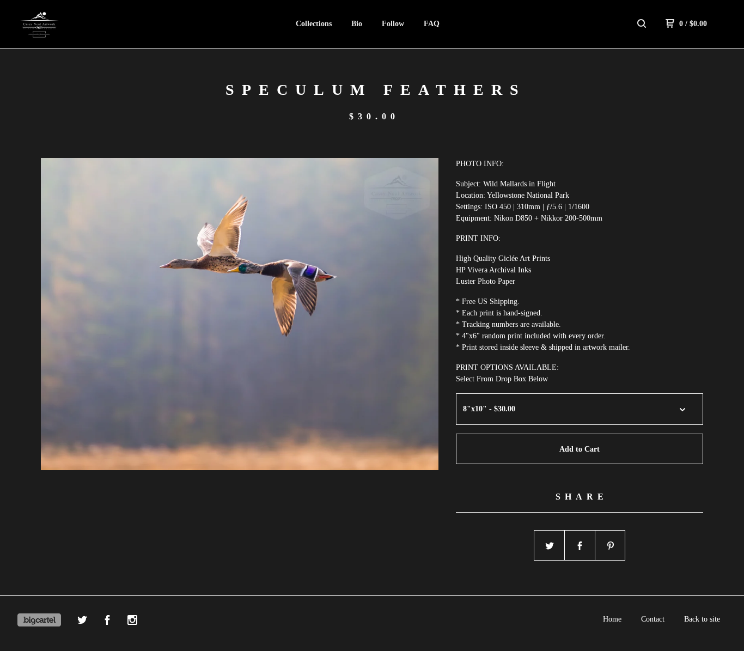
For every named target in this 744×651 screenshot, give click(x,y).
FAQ (432, 24)
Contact (652, 619)
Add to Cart (579, 449)
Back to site (702, 619)
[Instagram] (132, 621)
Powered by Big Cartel (39, 619)
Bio (356, 24)
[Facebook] (107, 621)
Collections (314, 24)
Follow (393, 24)
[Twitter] (82, 621)
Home (612, 619)
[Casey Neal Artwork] (74, 24)
